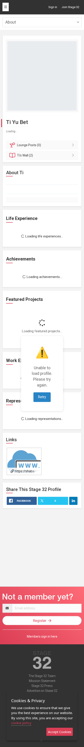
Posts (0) (29, 145)
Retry (42, 397)
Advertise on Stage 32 (42, 691)
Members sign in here (42, 636)
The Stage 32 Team (42, 676)
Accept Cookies (59, 732)
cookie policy (21, 723)
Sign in (52, 7)
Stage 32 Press (42, 686)
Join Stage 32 (70, 7)
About (10, 22)
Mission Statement (42, 681)
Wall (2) (25, 155)
